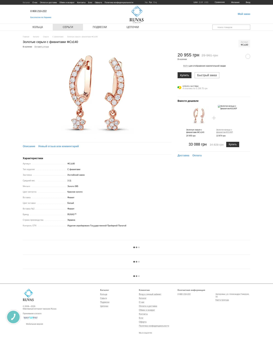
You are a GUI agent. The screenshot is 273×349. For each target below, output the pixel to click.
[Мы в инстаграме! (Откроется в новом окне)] (141, 2)
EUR (201, 2)
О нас (34, 2)
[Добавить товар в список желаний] (248, 56)
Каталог (26, 2)
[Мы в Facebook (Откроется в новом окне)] (137, 2)
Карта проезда (222, 300)
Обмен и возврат (67, 2)
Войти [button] (186, 66)
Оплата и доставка (48, 2)
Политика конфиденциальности (119, 2)
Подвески (100, 27)
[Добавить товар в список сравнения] (240, 56)
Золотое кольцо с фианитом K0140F (224, 131)
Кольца (38, 27)
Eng (155, 2)
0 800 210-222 (38, 11)
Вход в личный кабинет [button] (150, 294)
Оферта (98, 2)
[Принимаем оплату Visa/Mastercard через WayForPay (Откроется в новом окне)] (31, 318)
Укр (146, 2)
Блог (90, 2)
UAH (196, 2)
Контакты (81, 2)
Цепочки (133, 27)
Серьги (68, 27)
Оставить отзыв (41, 47)
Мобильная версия (34, 324)
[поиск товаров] (214, 27)
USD (206, 2)
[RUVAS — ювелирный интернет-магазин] (28, 295)
